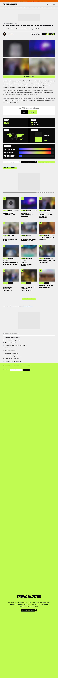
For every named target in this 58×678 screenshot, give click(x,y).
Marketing (11, 23)
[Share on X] (51, 34)
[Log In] (50, 4)
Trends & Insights (22, 10)
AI (13, 8)
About (28, 366)
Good (47, 8)
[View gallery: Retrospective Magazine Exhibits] (16, 66)
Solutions (31, 10)
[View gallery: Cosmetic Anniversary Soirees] (42, 48)
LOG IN (24, 112)
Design (30, 8)
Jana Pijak (11, 34)
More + (55, 8)
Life (20, 8)
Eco (43, 8)
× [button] (56, 1)
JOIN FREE (32, 112)
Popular (9, 8)
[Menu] (54, 4)
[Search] (47, 4)
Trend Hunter (5, 23)
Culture (25, 8)
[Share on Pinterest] (54, 34)
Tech (17, 8)
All (4, 8)
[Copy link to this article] (43, 34)
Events (38, 10)
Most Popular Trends (27, 306)
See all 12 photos (9, 167)
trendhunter (38, 34)
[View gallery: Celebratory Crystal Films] (16, 48)
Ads (34, 8)
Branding (15, 23)
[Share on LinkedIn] (46, 34)
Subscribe (26, 370)
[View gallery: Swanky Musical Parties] (42, 66)
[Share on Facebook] (49, 34)
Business (39, 8)
